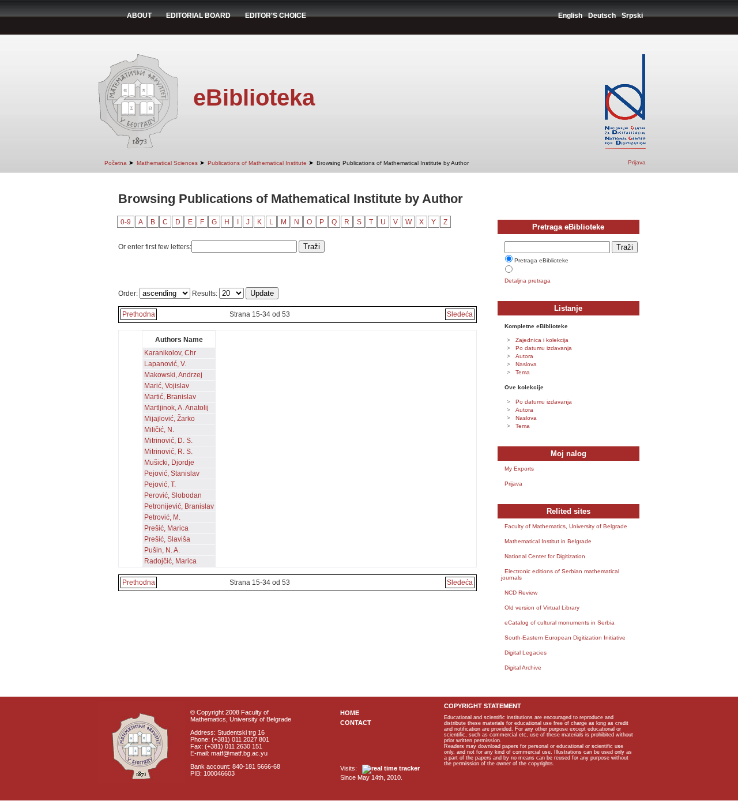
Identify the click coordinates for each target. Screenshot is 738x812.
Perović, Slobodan (173, 495)
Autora (524, 356)
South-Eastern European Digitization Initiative (565, 637)
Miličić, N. (159, 430)
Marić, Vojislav (166, 386)
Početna (115, 163)
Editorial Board (198, 16)
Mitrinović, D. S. (168, 441)
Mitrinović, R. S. (168, 452)
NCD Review (520, 592)
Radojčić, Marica (170, 561)
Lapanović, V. (165, 364)
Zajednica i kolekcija (541, 340)
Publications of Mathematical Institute (257, 163)
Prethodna (138, 314)
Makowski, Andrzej (173, 375)
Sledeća (460, 314)
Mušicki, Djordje (169, 462)
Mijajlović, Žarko (169, 419)
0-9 (126, 222)
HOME (349, 712)
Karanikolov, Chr (170, 353)
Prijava (637, 162)
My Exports (519, 468)
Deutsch (602, 16)
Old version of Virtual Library (541, 607)
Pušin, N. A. (162, 550)
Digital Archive (522, 667)
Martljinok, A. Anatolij (176, 408)
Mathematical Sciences (167, 163)
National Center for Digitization (544, 556)
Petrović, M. (162, 517)
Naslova (526, 364)
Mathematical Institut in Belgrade (548, 541)
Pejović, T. (160, 484)
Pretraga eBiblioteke (541, 260)
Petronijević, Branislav (179, 506)
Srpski (632, 16)
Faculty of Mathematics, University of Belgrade (565, 526)
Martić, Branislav (170, 397)
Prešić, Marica (166, 528)
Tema (522, 372)
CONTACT (355, 722)
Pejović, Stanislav (171, 473)
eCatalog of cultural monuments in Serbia (559, 622)
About (139, 16)
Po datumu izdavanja (543, 348)
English (570, 16)
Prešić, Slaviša (167, 539)
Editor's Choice (275, 16)
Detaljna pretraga (527, 280)
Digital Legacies (525, 652)
